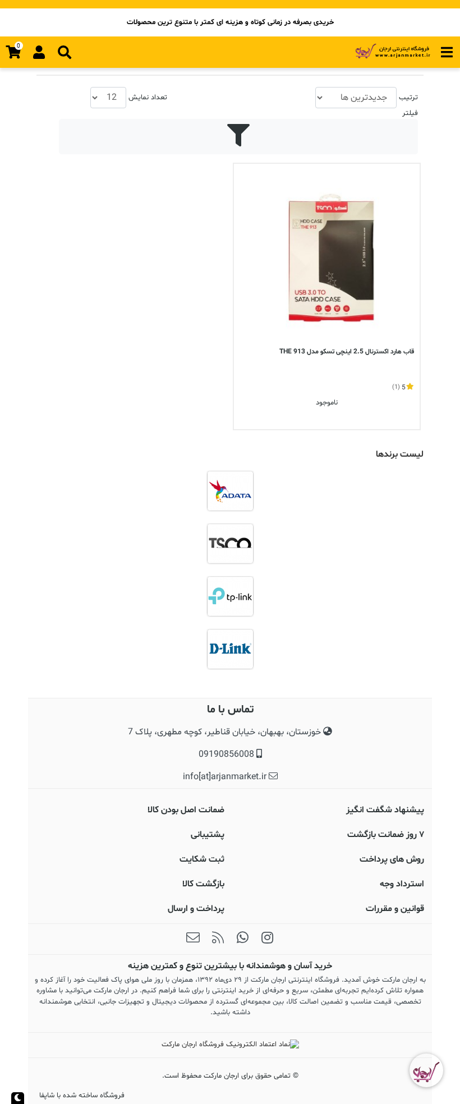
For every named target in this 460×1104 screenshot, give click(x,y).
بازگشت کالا (203, 884)
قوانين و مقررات (395, 909)
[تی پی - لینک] (230, 596)
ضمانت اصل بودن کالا (186, 810)
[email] (193, 939)
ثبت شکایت (202, 859)
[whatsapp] (242, 939)
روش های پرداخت (392, 859)
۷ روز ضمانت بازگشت (385, 835)
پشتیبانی (207, 835)
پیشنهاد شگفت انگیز (385, 810)
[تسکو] (230, 543)
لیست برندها (400, 454)
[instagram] (267, 939)
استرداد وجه (402, 884)
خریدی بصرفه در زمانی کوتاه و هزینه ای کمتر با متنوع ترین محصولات (230, 22)
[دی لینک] (230, 649)
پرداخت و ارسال (196, 909)
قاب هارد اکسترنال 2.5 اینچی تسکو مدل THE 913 (346, 351)
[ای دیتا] (230, 490)
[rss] (217, 939)
